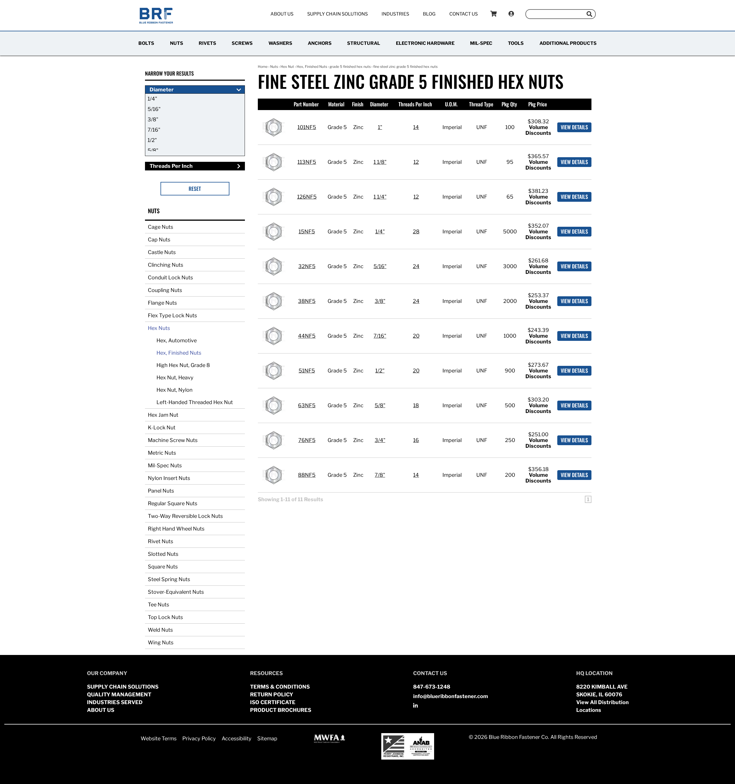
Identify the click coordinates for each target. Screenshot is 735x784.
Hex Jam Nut (163, 415)
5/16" (154, 109)
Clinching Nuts (165, 265)
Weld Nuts (160, 630)
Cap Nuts (159, 240)
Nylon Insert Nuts (169, 478)
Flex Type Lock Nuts (172, 315)
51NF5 (307, 371)
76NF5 (307, 440)
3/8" (153, 119)
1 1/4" (380, 197)
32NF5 (307, 266)
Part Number (306, 104)
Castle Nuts (162, 252)
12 (416, 162)
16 (416, 440)
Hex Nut (287, 66)
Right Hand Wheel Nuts (176, 529)
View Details (574, 127)
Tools (516, 43)
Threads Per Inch (415, 104)
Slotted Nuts (163, 554)
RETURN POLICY (271, 694)
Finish (357, 104)
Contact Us (463, 14)
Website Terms (159, 738)
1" (380, 127)
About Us (281, 14)
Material (336, 104)
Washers (280, 43)
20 (416, 336)
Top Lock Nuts (165, 617)
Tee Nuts (158, 605)
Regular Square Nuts (172, 503)
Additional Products (568, 43)
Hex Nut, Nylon (174, 390)
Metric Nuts (162, 453)
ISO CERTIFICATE (272, 702)
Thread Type (481, 104)
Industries (395, 14)
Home (263, 66)
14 (416, 127)
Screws (242, 43)
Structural (363, 43)
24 (416, 266)
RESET (195, 188)
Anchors (320, 43)
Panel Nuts (161, 491)
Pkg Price (537, 104)
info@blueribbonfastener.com (450, 696)
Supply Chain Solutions (337, 14)
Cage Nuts (160, 227)
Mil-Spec (481, 43)
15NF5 (307, 231)
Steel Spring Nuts (169, 579)
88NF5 (307, 475)
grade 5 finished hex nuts (350, 66)
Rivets (207, 43)
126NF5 (307, 197)
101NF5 (306, 127)
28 (416, 231)
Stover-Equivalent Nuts (176, 592)
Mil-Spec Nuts (165, 465)
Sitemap (267, 738)
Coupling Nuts (165, 290)
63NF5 (307, 405)
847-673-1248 (431, 687)
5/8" (153, 150)
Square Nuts (163, 567)
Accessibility (237, 738)
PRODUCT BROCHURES (280, 710)
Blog (429, 14)
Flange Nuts (162, 303)
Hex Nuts (159, 328)
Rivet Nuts (160, 541)
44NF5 (307, 336)
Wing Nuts (160, 642)
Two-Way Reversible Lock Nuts (185, 516)
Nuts (176, 43)
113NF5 (306, 162)
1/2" (152, 140)
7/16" (154, 130)
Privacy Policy (199, 738)
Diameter (379, 104)
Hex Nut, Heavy (175, 377)
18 (416, 405)
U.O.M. (451, 104)
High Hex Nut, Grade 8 (183, 365)
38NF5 (307, 301)
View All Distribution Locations (602, 706)
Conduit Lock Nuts (170, 277)
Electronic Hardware (425, 43)
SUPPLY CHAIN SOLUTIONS (122, 687)
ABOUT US (100, 710)
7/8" (380, 475)
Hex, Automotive (176, 340)
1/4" (152, 99)
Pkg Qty (509, 104)
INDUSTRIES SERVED (115, 702)
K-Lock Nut (161, 427)
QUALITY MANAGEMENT (119, 694)
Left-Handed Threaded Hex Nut (194, 402)
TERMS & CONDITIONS (280, 687)
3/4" (380, 440)
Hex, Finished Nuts (178, 353)
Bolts (146, 43)
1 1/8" (380, 162)
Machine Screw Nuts (173, 440)
